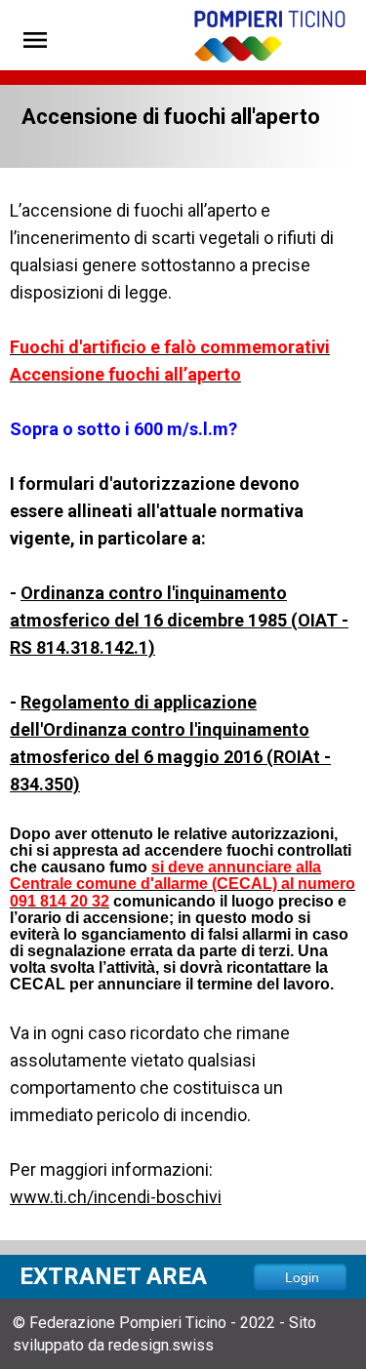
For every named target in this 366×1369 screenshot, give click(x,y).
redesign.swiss (161, 1345)
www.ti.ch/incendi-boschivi (116, 1197)
